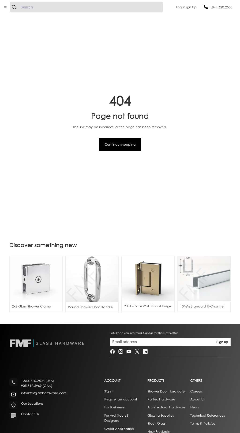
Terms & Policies (202, 423)
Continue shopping (120, 144)
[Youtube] (129, 351)
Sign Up (191, 7)
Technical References (207, 415)
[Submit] (16, 7)
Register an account (120, 399)
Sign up (222, 342)
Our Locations (32, 403)
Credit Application (119, 428)
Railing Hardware (161, 399)
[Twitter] (137, 351)
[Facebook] (112, 351)
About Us (197, 399)
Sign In (109, 391)
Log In (180, 7)
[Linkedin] (145, 351)
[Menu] (5, 7)
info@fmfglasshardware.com (43, 393)
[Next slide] (113, 279)
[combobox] (86, 7)
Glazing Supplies (160, 415)
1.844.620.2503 (220, 7)
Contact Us (30, 414)
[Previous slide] (71, 279)
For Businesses (115, 407)
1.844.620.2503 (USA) (37, 380)
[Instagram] (121, 351)
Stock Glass (156, 423)
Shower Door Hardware (166, 391)
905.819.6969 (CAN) (36, 385)
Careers (196, 391)
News (194, 407)
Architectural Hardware (166, 407)
